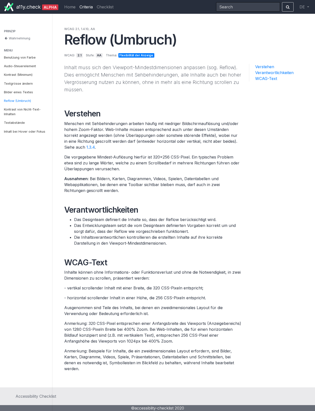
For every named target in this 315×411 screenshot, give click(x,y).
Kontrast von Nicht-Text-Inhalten (22, 112)
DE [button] (302, 6)
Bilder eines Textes (18, 92)
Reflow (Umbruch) (17, 101)
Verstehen (264, 66)
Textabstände (14, 123)
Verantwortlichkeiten (274, 72)
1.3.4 (90, 147)
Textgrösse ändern (18, 83)
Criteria (86, 6)
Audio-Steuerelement (20, 66)
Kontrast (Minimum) (18, 75)
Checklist (105, 6)
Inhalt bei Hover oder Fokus (24, 131)
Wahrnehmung (19, 38)
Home (70, 6)
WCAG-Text (266, 78)
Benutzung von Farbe (20, 57)
